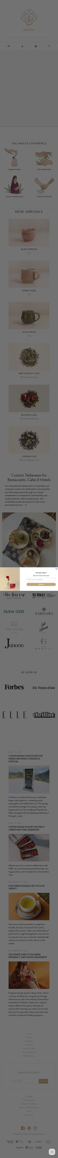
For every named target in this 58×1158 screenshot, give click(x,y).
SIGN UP (41, 584)
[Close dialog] (56, 569)
